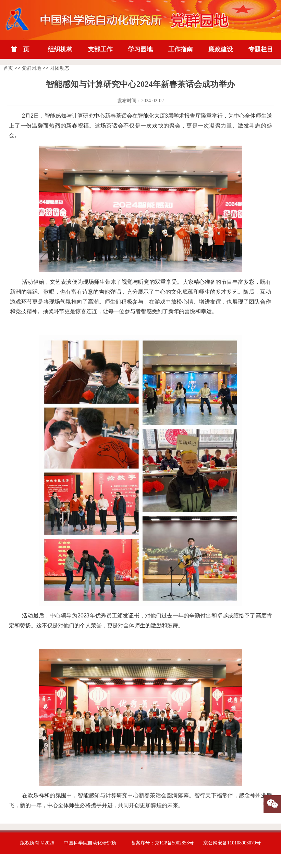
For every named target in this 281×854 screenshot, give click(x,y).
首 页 (20, 49)
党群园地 (31, 68)
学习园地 (140, 49)
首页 (8, 68)
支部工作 (100, 49)
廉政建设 (220, 49)
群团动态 (59, 68)
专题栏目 (260, 49)
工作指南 (180, 49)
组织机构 (60, 49)
